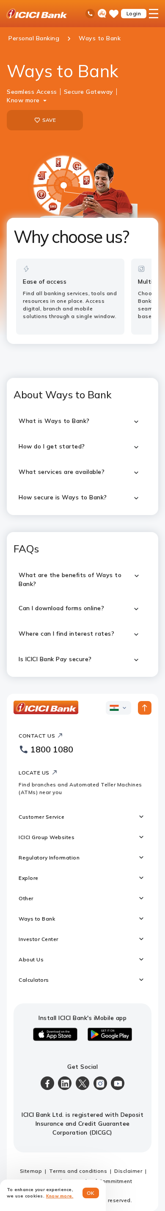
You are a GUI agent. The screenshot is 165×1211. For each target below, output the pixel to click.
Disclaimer (128, 1171)
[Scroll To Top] (144, 708)
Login (133, 13)
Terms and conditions (78, 1171)
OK (91, 1193)
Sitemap (31, 1171)
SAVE (49, 120)
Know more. (60, 1196)
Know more (23, 100)
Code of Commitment (104, 1181)
